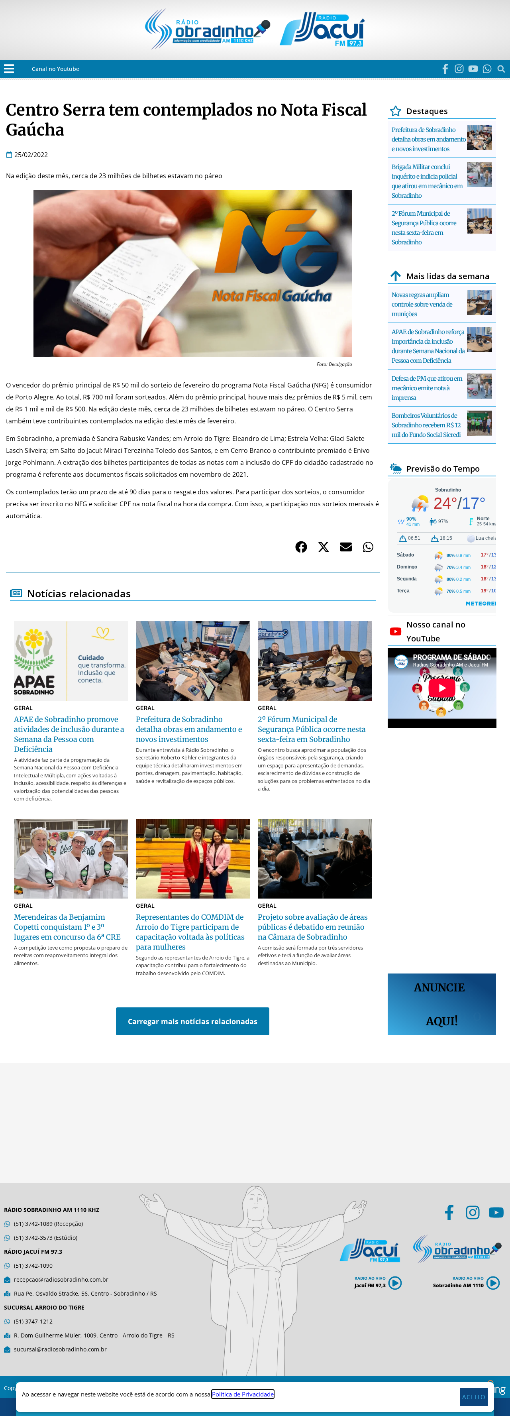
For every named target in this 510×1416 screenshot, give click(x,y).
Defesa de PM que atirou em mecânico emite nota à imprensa (427, 388)
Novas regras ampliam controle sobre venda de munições (422, 304)
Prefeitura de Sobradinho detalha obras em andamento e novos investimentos (429, 139)
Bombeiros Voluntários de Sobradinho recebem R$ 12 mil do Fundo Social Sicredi (426, 425)
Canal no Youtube (55, 69)
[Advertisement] (442, 852)
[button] (9, 69)
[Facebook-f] (445, 69)
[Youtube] (473, 69)
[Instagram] (459, 69)
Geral (23, 707)
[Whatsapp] (487, 69)
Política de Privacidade (243, 1394)
